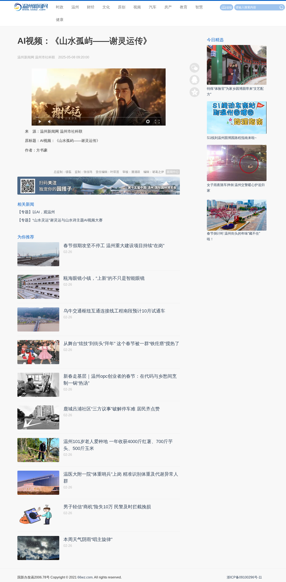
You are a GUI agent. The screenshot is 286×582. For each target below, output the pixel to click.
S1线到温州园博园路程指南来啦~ (231, 138)
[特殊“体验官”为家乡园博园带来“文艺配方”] (237, 64)
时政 (59, 7)
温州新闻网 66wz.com (54, 160)
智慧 (199, 7)
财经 (90, 7)
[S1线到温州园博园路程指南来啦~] (237, 117)
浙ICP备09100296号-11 (244, 577)
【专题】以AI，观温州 (36, 212)
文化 (106, 7)
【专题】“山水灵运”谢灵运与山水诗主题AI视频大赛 (60, 220)
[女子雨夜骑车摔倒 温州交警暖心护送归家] (237, 162)
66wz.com (85, 577)
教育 (183, 7)
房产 (168, 7)
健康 (59, 20)
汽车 (152, 7)
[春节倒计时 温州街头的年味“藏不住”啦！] (237, 215)
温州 (75, 7)
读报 (229, 7)
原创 (121, 7)
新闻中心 (173, 171)
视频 (137, 7)
